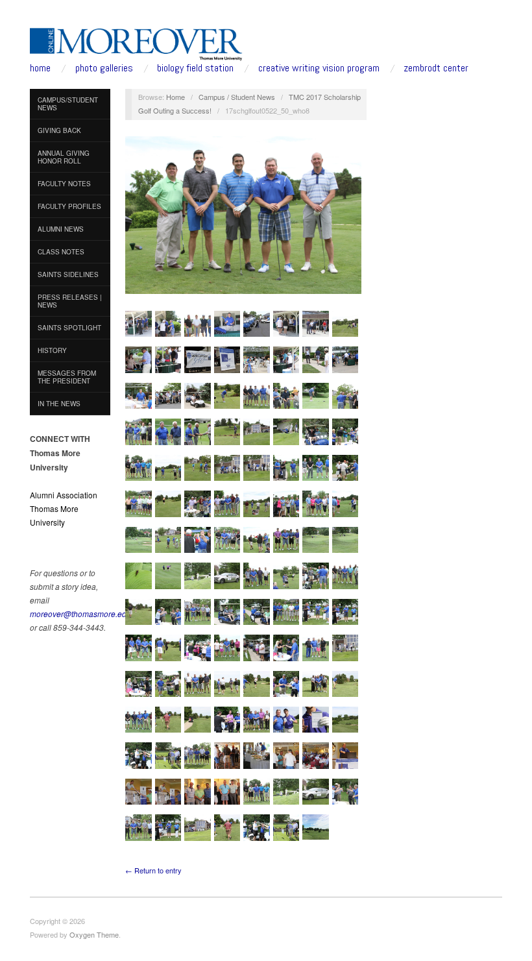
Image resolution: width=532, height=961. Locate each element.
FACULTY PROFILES (69, 206)
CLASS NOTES (61, 251)
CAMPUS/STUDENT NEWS (68, 103)
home (40, 68)
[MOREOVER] (136, 41)
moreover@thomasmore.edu (80, 613)
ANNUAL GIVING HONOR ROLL (64, 157)
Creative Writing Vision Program (319, 68)
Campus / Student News (237, 96)
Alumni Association (63, 494)
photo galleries (104, 68)
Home (175, 96)
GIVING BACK (59, 130)
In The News (59, 403)
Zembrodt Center (436, 68)
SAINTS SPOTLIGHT (69, 327)
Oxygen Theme (94, 934)
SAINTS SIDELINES (68, 274)
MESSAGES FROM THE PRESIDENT (67, 377)
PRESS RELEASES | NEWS (70, 301)
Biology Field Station (195, 68)
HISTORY (52, 350)
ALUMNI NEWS (61, 229)
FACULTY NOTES (64, 183)
